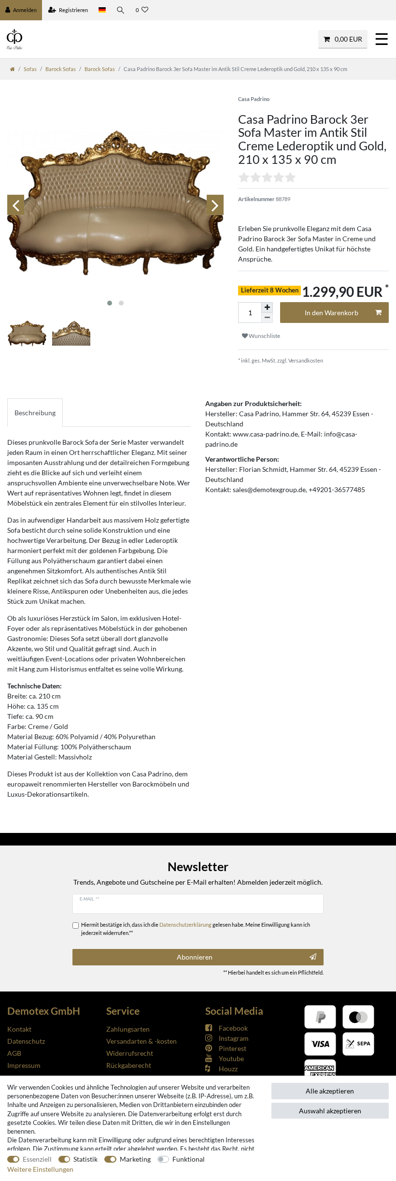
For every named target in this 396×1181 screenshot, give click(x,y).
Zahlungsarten (128, 1029)
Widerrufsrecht (129, 1053)
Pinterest (232, 1048)
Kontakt (19, 1029)
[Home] (12, 69)
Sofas (30, 69)
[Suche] (120, 10)
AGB (14, 1053)
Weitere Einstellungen (40, 1169)
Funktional (188, 1159)
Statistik (85, 1159)
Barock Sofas (60, 69)
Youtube (231, 1058)
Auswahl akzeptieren (330, 1111)
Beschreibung (35, 412)
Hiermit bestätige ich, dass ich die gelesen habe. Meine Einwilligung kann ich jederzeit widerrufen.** (195, 928)
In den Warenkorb (331, 312)
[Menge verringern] (267, 318)
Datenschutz (26, 1041)
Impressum (24, 1065)
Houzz (228, 1068)
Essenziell (37, 1159)
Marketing (135, 1159)
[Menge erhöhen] (267, 307)
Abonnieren (194, 957)
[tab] (35, 412)
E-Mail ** (89, 898)
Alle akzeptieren (330, 1091)
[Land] (102, 10)
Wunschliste (264, 335)
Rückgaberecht (128, 1065)
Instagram (234, 1038)
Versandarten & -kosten (141, 1041)
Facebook (233, 1028)
